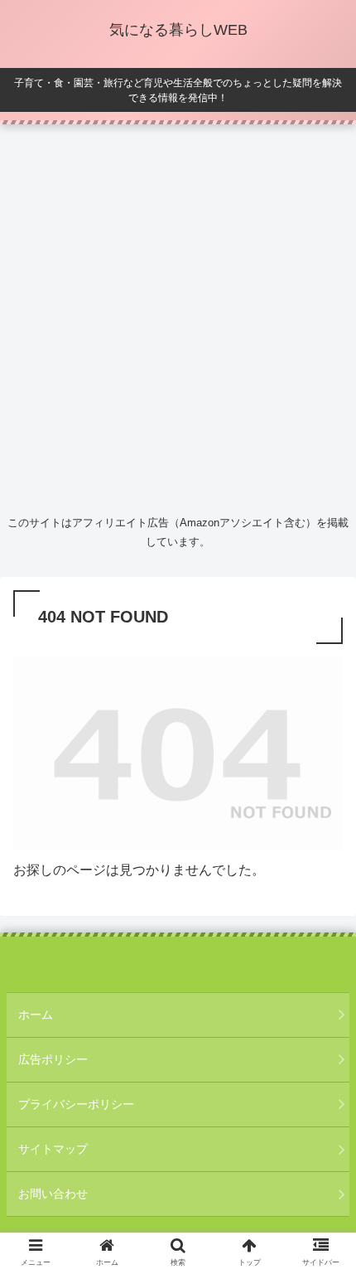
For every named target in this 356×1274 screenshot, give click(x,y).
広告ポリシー (53, 1059)
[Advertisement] (178, 316)
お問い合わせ (53, 1193)
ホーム (35, 1014)
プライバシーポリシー (76, 1104)
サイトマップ (53, 1148)
